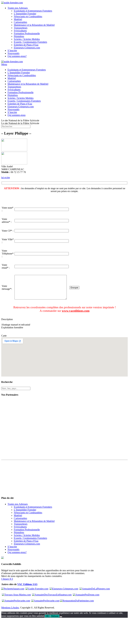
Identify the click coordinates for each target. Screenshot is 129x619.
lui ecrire (5, 177)
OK (47, 616)
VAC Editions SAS (27, 584)
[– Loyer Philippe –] (14, 150)
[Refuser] (61, 616)
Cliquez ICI (7, 579)
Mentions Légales (10, 607)
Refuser (54, 616)
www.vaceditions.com (76, 310)
